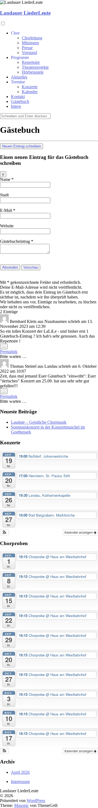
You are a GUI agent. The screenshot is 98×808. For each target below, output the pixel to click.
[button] (4, 532)
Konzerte (30, 86)
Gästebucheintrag (16, 241)
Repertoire (31, 62)
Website (7, 226)
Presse (27, 47)
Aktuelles (19, 77)
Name (7, 179)
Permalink (8, 351)
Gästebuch (20, 101)
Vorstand (29, 52)
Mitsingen (30, 42)
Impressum (20, 781)
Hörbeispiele (33, 72)
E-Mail (7, 210)
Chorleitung (32, 38)
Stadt (4, 195)
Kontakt (18, 96)
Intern (16, 106)
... (5, 346)
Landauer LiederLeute (25, 13)
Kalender (30, 91)
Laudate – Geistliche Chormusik (38, 422)
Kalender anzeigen (79, 532)
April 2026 (20, 772)
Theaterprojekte (35, 67)
